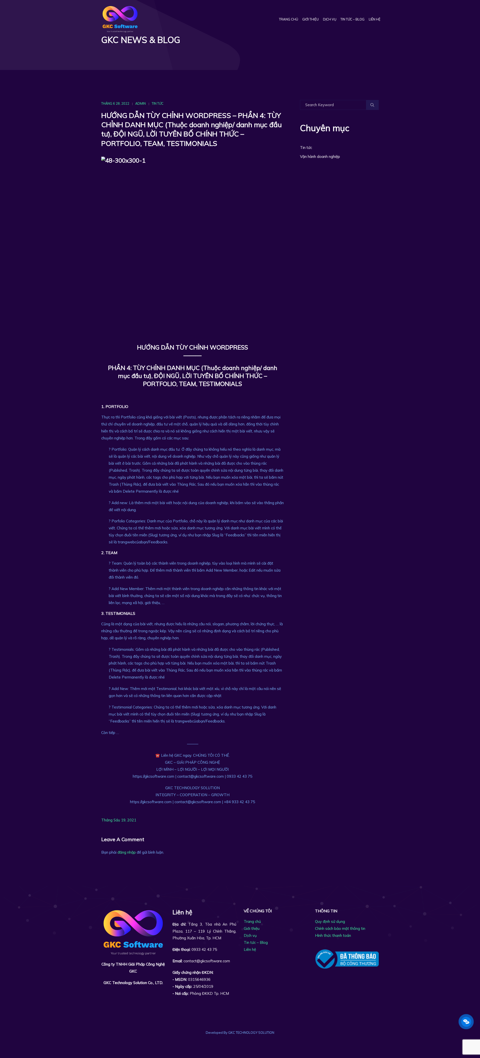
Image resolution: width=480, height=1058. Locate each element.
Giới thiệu (310, 19)
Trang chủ (288, 19)
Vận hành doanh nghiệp (320, 156)
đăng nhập (127, 852)
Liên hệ (374, 19)
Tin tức (158, 103)
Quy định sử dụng (330, 921)
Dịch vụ (329, 19)
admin (140, 103)
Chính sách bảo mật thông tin (340, 928)
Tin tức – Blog (352, 19)
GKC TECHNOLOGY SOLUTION (251, 1033)
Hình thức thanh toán (333, 935)
